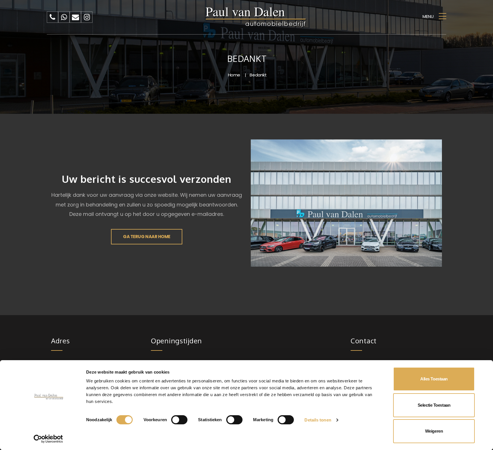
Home (234, 75)
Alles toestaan (434, 378)
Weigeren (434, 431)
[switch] (179, 419)
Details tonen (317, 419)
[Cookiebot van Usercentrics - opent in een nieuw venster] (48, 439)
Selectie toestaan (434, 405)
